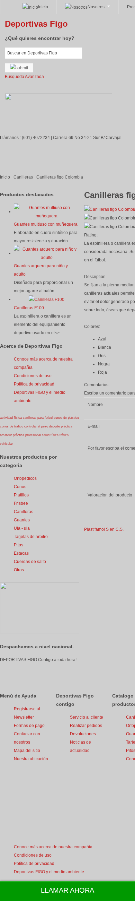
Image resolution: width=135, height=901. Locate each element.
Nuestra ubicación (31, 758)
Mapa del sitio (27, 750)
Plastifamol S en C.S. (104, 529)
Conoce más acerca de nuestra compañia (43, 363)
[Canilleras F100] (46, 299)
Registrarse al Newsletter (27, 713)
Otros (19, 570)
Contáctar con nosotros (27, 738)
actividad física (11, 417)
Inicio (5, 177)
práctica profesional (27, 435)
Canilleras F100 (29, 307)
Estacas (21, 553)
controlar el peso (36, 426)
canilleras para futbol (38, 417)
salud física (51, 435)
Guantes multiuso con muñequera (46, 224)
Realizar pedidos (86, 725)
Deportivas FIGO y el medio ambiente (39, 396)
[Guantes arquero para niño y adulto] (46, 253)
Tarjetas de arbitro (31, 536)
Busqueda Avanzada (24, 76)
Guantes (22, 520)
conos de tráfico (12, 426)
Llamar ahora (67, 890)
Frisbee (21, 503)
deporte (55, 426)
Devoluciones (83, 733)
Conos (20, 486)
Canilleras (23, 177)
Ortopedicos (25, 478)
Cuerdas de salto (30, 561)
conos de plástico (66, 417)
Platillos (21, 495)
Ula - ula (22, 528)
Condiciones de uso (33, 375)
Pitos (18, 545)
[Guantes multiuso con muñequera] (46, 211)
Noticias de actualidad (80, 746)
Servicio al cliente (86, 717)
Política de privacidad (34, 384)
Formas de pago (29, 725)
